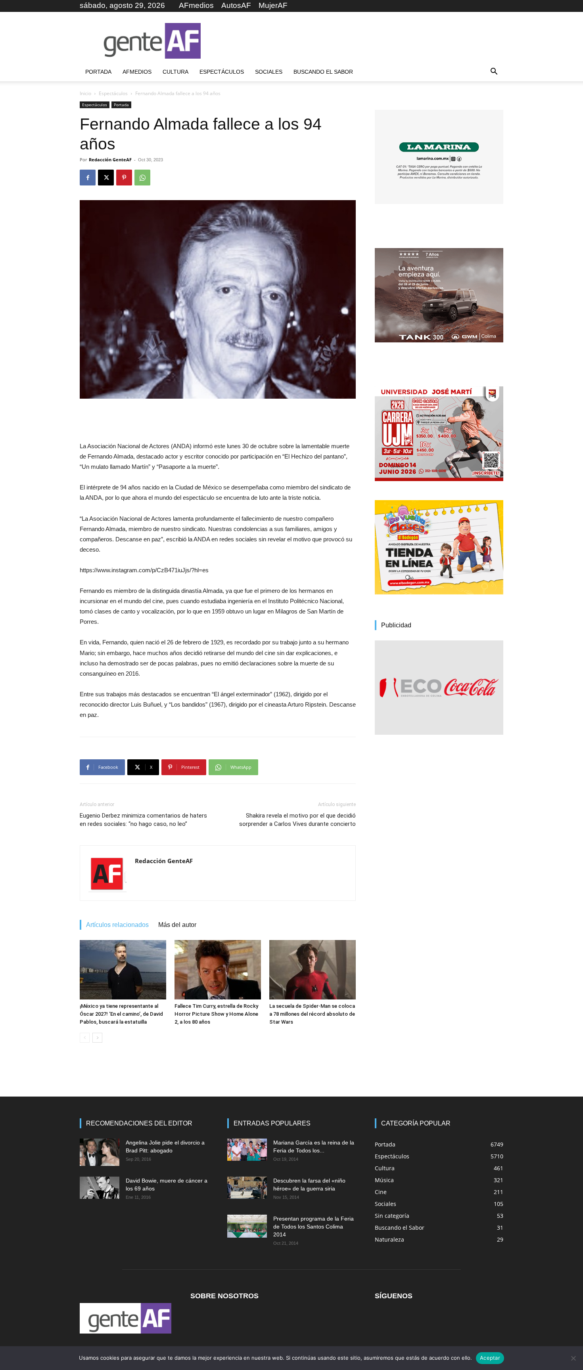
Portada (98, 72)
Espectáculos (221, 72)
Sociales (268, 72)
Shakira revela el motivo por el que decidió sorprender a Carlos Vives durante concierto (297, 819)
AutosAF (236, 5)
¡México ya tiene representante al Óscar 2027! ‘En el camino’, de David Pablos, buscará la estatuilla (121, 1014)
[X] (106, 177)
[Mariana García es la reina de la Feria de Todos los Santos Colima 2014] (247, 1150)
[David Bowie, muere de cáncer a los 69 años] (99, 1188)
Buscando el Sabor (323, 72)
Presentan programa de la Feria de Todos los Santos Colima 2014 (313, 1226)
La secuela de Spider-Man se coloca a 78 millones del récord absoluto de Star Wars (312, 1014)
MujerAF (273, 5)
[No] (573, 1358)
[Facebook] (88, 177)
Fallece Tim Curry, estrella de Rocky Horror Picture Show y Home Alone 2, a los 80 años (216, 1014)
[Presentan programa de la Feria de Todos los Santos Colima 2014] (247, 1226)
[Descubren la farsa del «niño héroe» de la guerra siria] (247, 1188)
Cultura (175, 72)
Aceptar (490, 1358)
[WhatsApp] (142, 177)
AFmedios (196, 5)
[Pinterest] (124, 177)
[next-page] (97, 1038)
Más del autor (177, 924)
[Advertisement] (359, 41)
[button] (493, 72)
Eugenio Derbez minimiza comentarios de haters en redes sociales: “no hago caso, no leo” (143, 819)
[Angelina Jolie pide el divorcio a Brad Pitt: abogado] (99, 1152)
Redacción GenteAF (110, 159)
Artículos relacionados (117, 924)
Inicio (85, 93)
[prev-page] (85, 1038)
